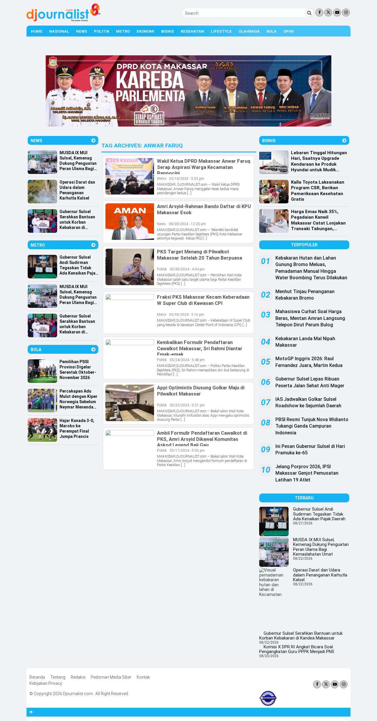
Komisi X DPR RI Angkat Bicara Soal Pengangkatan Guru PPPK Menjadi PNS (296, 649)
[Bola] (93, 349)
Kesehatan (192, 31)
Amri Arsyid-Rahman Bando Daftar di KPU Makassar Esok (204, 209)
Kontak (143, 677)
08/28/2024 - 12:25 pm (187, 224)
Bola (272, 31)
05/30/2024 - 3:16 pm (186, 315)
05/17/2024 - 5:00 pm (187, 450)
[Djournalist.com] (63, 20)
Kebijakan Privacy (45, 683)
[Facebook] (319, 12)
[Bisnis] (344, 140)
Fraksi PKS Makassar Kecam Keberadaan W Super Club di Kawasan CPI (203, 300)
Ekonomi (145, 31)
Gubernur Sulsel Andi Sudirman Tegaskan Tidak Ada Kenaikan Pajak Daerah (319, 513)
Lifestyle (221, 31)
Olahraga (249, 31)
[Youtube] (337, 12)
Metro (123, 31)
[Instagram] (346, 12)
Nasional (59, 31)
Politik (101, 31)
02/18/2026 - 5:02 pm (186, 179)
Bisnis (167, 31)
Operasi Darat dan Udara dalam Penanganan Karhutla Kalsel (320, 574)
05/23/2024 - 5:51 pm (187, 405)
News (81, 31)
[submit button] (309, 12)
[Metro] (93, 245)
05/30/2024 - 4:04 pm (187, 269)
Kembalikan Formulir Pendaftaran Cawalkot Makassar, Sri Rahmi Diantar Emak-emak (199, 348)
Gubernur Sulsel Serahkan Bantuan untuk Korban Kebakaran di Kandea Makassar (301, 636)
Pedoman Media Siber (111, 677)
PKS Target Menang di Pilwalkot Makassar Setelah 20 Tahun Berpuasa (199, 254)
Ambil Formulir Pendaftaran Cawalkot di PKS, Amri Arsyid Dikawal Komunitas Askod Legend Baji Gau (202, 439)
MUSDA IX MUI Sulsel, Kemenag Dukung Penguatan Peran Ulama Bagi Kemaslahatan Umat (321, 547)
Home (36, 31)
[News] (93, 140)
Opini (288, 31)
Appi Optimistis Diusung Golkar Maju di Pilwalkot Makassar (200, 390)
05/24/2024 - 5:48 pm (187, 360)
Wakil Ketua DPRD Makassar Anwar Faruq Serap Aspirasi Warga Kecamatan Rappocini (203, 167)
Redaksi (78, 677)
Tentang (57, 677)
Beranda (37, 677)
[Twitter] (328, 12)
